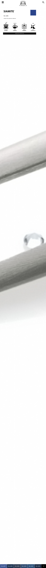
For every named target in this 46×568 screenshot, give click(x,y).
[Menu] (2, 2)
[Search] (44, 2)
